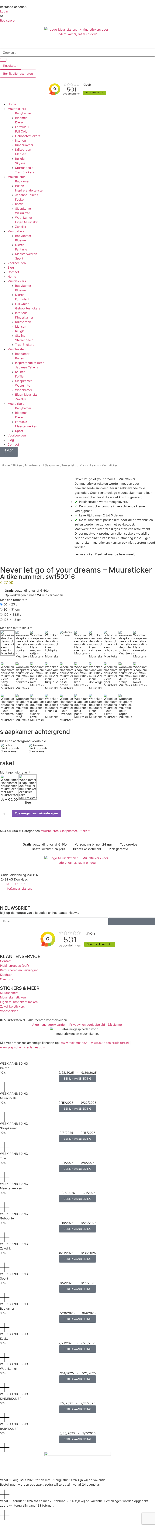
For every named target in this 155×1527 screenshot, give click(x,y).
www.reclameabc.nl (74, 1043)
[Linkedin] (36, 895)
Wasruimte (22, 213)
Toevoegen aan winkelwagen (36, 813)
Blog (11, 267)
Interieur (21, 140)
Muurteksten (17, 177)
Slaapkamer (23, 208)
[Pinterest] (25, 895)
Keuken (20, 199)
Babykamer (23, 113)
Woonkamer (23, 217)
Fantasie (21, 249)
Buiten (19, 186)
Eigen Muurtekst (27, 222)
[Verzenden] (131, 921)
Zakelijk (20, 227)
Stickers (17, 465)
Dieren (19, 122)
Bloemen (21, 118)
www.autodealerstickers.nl (110, 1043)
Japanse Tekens (26, 195)
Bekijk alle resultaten (18, 73)
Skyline (20, 163)
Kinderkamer (24, 145)
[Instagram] (15, 895)
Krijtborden (23, 149)
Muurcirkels (16, 231)
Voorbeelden (17, 263)
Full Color (22, 131)
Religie (20, 158)
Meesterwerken (26, 254)
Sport (19, 258)
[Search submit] (3, 60)
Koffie (19, 204)
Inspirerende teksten (29, 190)
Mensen (20, 154)
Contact (13, 272)
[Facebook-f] (4, 895)
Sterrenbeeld (24, 168)
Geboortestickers (27, 136)
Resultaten (10, 65)
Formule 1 (22, 127)
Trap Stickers (24, 172)
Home (12, 104)
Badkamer (22, 181)
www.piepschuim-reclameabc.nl (22, 1047)
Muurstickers (17, 109)
